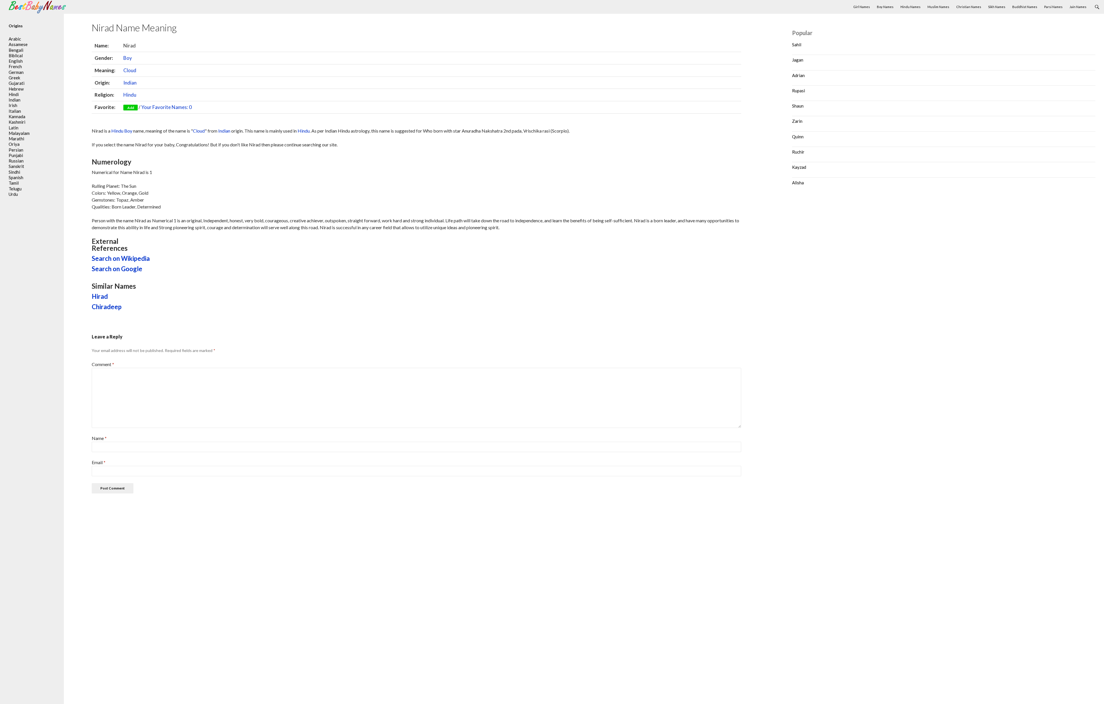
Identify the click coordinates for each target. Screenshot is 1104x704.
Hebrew (16, 88)
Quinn (798, 136)
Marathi (16, 138)
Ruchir (798, 151)
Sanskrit (16, 166)
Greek (14, 77)
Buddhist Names (1024, 7)
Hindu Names (910, 7)
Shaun (798, 105)
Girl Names (861, 7)
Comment (103, 364)
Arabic (15, 38)
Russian (16, 160)
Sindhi (14, 172)
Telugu (15, 188)
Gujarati (16, 83)
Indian (130, 83)
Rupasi (798, 90)
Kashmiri (17, 122)
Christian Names (968, 7)
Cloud (129, 70)
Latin (13, 127)
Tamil (14, 182)
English (16, 61)
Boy (127, 58)
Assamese (18, 44)
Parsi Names (1053, 7)
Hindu (129, 95)
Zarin (797, 121)
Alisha (798, 182)
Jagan (797, 59)
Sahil (796, 44)
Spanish (16, 177)
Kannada (17, 116)
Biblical (16, 55)
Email (99, 462)
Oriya (14, 144)
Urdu (13, 194)
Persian (16, 149)
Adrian (798, 75)
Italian (15, 111)
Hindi (14, 94)
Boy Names (885, 7)
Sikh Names (996, 7)
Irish (13, 105)
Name (99, 438)
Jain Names (1078, 7)
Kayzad (799, 167)
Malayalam (19, 133)
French (15, 66)
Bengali (16, 50)
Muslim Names (938, 7)
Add (130, 108)
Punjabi (16, 155)
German (16, 72)
